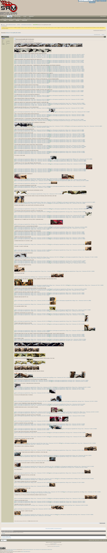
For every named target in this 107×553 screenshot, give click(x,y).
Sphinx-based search (57, 546)
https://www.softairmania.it (25, 551)
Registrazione (103, 0)
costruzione (4, 536)
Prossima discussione (57, 528)
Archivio (101, 540)
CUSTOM (18, 24)
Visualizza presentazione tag (6, 537)
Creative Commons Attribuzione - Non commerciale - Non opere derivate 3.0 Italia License (37, 549)
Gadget (4, 20)
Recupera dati (92, 2)
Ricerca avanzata (103, 16)
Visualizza (103, 34)
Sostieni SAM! (24, 20)
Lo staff (24, 16)
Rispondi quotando (102, 523)
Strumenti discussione (97, 34)
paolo (9, 536)
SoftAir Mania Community (12, 549)
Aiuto (98, 0)
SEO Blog (3, 533)
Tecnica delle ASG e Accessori (11, 24)
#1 (104, 36)
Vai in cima (104, 540)
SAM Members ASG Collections (26, 24)
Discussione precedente (50, 528)
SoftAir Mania (97, 540)
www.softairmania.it (9, 550)
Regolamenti (31, 16)
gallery (7, 536)
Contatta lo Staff (91, 540)
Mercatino (11, 20)
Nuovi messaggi (17, 16)
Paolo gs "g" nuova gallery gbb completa (13, 32)
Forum (10, 16)
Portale (4, 16)
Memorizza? (82, 2)
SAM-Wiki (17, 20)
